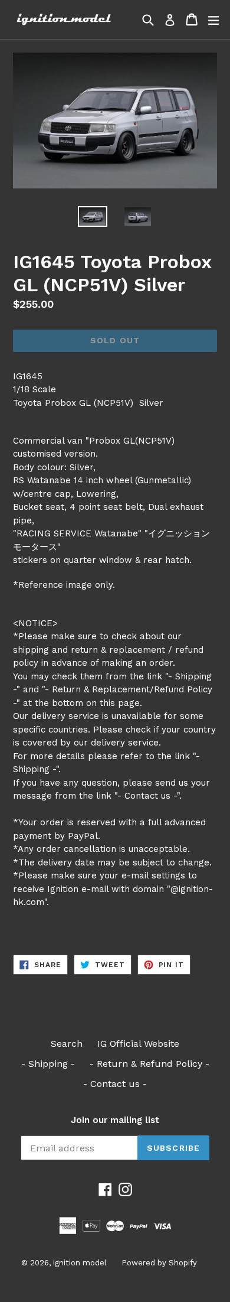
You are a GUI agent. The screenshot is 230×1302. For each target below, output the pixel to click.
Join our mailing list (115, 1120)
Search (67, 1043)
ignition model (80, 1262)
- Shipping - (48, 1063)
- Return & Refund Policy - (149, 1063)
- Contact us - (115, 1083)
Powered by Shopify (159, 1262)
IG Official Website (138, 1043)
